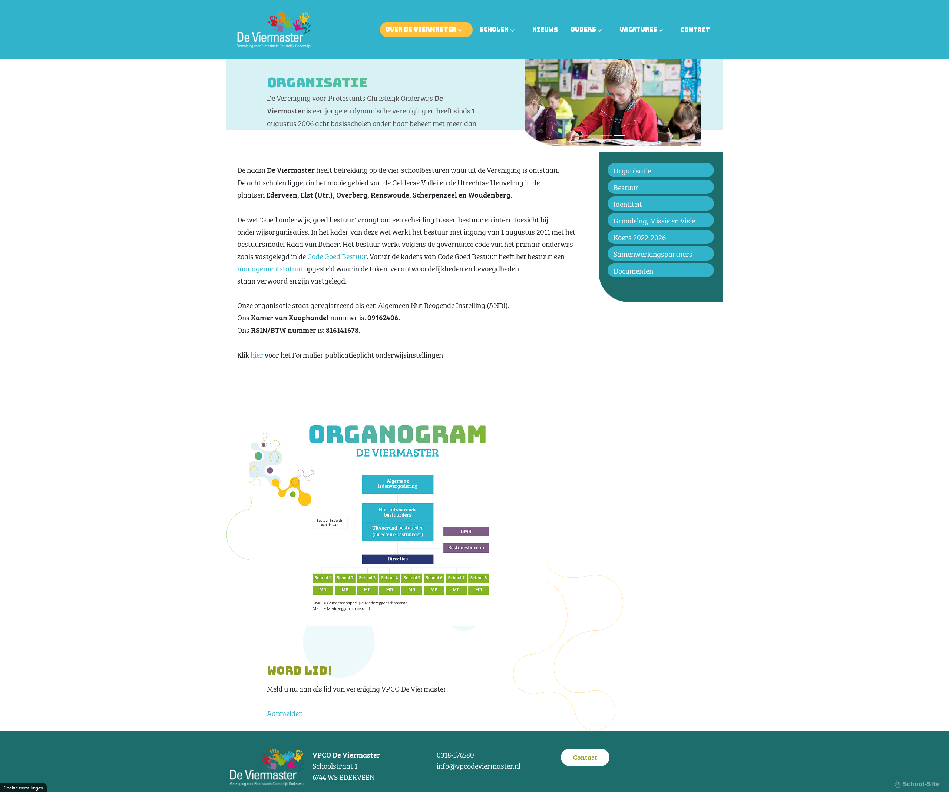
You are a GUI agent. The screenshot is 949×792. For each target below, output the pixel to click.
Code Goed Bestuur (337, 255)
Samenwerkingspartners (653, 253)
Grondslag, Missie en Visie (654, 220)
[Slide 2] (619, 136)
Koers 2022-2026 (640, 236)
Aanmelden (285, 712)
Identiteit (628, 203)
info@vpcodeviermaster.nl (478, 765)
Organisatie (632, 170)
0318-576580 (455, 754)
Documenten (633, 270)
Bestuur (626, 186)
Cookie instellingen (23, 787)
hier (257, 354)
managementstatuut (270, 268)
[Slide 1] (606, 136)
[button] (538, 102)
